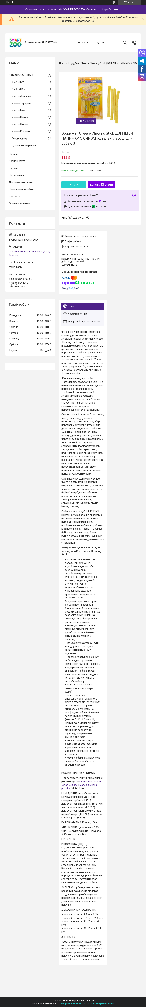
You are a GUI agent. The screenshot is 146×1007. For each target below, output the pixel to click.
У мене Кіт (18, 82)
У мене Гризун (20, 110)
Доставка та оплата (21, 182)
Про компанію (17, 175)
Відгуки (13, 168)
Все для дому (19, 138)
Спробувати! (110, 9)
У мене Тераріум (21, 103)
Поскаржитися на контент (72, 1003)
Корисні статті (17, 161)
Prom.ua (90, 1000)
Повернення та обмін (21, 189)
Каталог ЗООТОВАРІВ (22, 75)
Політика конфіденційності (100, 1003)
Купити (74, 184)
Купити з (95, 184)
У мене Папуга (20, 117)
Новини (13, 154)
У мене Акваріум (21, 96)
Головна (83, 42)
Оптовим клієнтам (19, 203)
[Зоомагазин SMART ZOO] (15, 42)
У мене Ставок (20, 124)
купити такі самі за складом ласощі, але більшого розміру (81, 785)
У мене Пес (18, 89)
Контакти (14, 196)
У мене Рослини (21, 131)
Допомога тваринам (24, 145)
